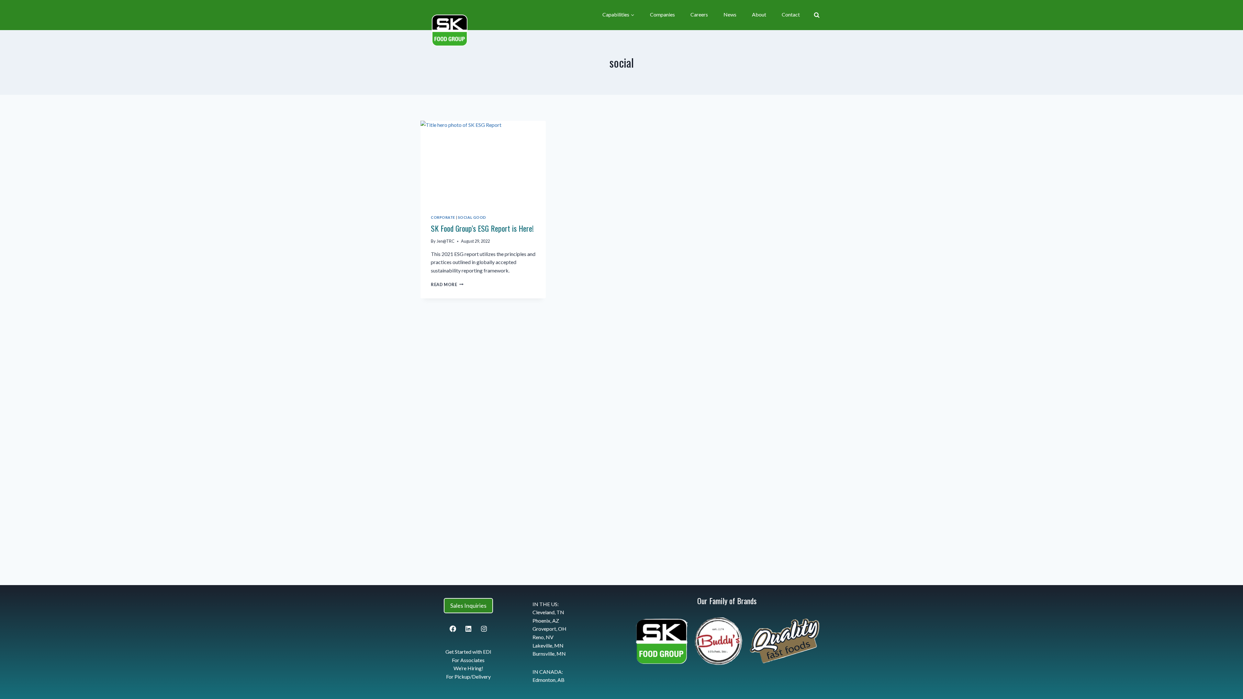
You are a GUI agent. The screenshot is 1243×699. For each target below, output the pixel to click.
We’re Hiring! (468, 668)
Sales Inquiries (468, 605)
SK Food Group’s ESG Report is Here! (482, 228)
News (729, 14)
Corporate (443, 217)
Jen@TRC (445, 241)
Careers (699, 14)
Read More (447, 284)
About (759, 14)
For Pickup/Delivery (468, 676)
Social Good (472, 217)
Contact (791, 14)
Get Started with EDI (468, 652)
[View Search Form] (817, 15)
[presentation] (483, 162)
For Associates (468, 660)
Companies (662, 14)
